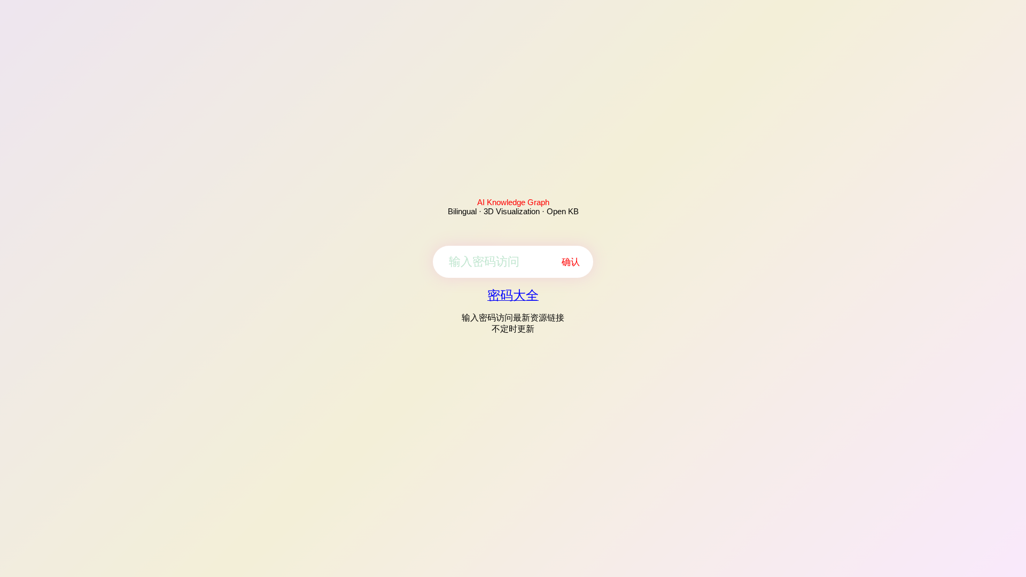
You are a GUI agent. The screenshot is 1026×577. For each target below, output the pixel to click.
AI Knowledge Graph (513, 202)
